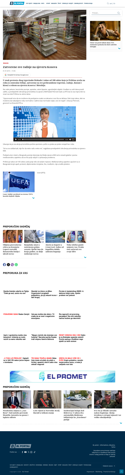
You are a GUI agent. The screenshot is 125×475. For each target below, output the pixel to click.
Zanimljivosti (78, 3)
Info (42, 3)
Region (5, 63)
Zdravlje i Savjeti (67, 3)
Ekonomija (39, 465)
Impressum (90, 472)
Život (59, 3)
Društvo (32, 465)
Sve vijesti (29, 3)
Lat (111, 3)
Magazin (54, 3)
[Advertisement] (44, 222)
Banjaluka (36, 3)
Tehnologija (88, 3)
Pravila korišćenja (109, 472)
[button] (45, 124)
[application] (44, 123)
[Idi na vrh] (121, 471)
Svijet (55, 465)
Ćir (114, 3)
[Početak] (16, 139)
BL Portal (25, 472)
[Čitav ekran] (73, 139)
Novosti (26, 465)
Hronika (45, 465)
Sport (48, 3)
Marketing (99, 472)
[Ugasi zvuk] (70, 139)
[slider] (43, 139)
